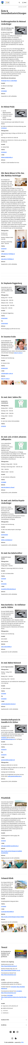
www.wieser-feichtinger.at (7, 259)
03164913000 (4, 318)
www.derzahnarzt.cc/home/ (8, 487)
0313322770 (3, 749)
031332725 (3, 426)
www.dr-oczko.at (5, 378)
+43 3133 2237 (5, 1010)
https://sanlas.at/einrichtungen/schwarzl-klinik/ (12, 917)
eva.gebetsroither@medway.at (8, 589)
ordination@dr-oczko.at (7, 373)
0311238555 (19, 991)
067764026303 (4, 534)
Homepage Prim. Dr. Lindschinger (9, 80)
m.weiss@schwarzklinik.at (7, 911)
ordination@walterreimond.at (8, 704)
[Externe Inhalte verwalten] (16, 1038)
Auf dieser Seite (22, 6)
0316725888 (9, 995)
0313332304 (4, 584)
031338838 (3, 482)
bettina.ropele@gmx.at (6, 540)
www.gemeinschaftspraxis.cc (15, 776)
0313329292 (3, 698)
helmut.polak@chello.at (7, 157)
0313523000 (13, 986)
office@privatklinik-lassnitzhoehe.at (9, 846)
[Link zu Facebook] (14, 1032)
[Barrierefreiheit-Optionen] (12, 1038)
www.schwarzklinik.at (6, 646)
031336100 (3, 906)
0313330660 (4, 91)
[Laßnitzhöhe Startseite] (2, 2)
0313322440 (4, 128)
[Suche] (19, 2)
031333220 (3, 578)
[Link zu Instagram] (17, 1032)
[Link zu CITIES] (10, 1032)
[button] (21, 30)
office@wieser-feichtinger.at (8, 254)
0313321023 (3, 248)
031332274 (3, 840)
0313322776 (3, 754)
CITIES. (22, 1042)
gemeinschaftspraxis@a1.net (8, 760)
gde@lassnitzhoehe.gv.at (8, 1008)
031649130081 (4, 323)
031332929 (3, 693)
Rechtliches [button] (3, 1025)
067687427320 (4, 368)
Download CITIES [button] (5, 1019)
